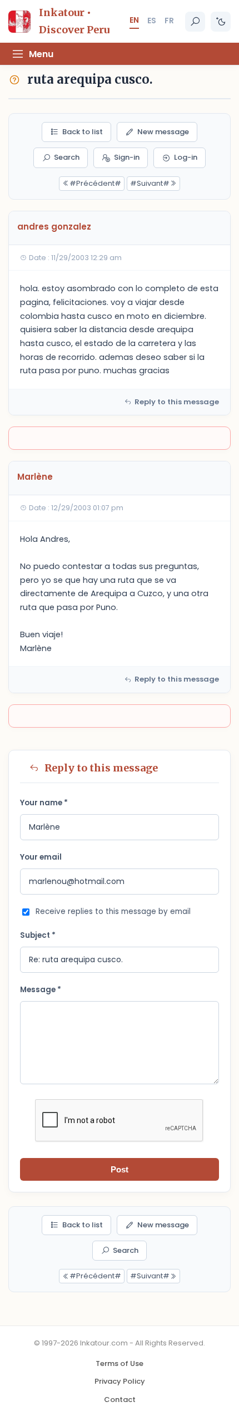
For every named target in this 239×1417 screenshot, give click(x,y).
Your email (41, 857)
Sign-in (127, 157)
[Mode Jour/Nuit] (221, 22)
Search (66, 157)
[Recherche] (195, 22)
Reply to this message (177, 402)
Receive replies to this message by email (113, 911)
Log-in (185, 157)
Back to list (82, 131)
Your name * (44, 803)
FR (169, 20)
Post (119, 1169)
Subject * (38, 935)
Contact (120, 1399)
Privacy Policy (119, 1381)
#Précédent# (95, 183)
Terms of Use (119, 1363)
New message (163, 131)
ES (151, 20)
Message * (40, 989)
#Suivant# (150, 183)
